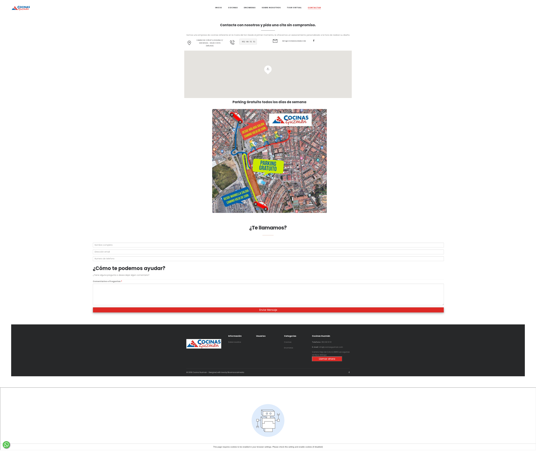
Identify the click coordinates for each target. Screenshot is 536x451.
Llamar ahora (327, 359)
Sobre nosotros (234, 342)
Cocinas (287, 342)
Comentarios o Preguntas (107, 281)
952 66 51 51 (248, 42)
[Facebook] (313, 40)
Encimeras (288, 348)
